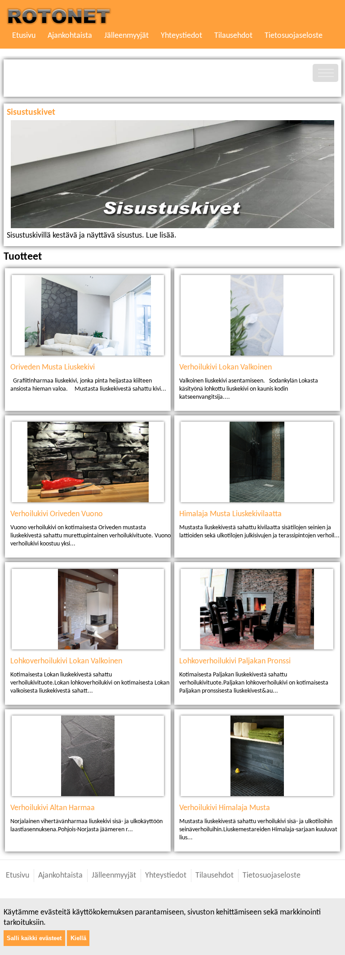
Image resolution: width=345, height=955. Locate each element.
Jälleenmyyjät (126, 36)
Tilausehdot (233, 36)
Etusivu (23, 36)
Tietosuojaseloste (294, 36)
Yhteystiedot (181, 36)
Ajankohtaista (70, 36)
